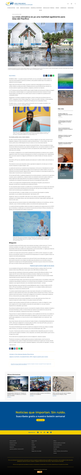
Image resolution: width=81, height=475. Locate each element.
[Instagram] (44, 432)
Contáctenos (12, 444)
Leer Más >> (60, 117)
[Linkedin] (50, 432)
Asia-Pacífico (16, 356)
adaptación (11, 356)
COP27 (31, 356)
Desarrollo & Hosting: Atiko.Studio (40, 469)
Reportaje (25, 354)
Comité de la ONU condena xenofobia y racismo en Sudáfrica (40, 394)
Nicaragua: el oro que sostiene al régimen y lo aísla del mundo (65, 143)
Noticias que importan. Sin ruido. (40, 412)
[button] (75, 4)
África (55, 440)
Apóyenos (12, 447)
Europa (55, 449)
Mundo (55, 453)
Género (57, 7)
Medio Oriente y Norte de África (61, 451)
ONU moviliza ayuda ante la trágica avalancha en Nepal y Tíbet (62, 394)
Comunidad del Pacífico (24, 356)
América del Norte (58, 444)
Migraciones (71, 7)
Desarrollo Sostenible (36, 7)
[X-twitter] (41, 432)
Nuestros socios (13, 442)
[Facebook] (37, 432)
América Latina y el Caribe (59, 442)
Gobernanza (63, 7)
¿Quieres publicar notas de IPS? (17, 449)
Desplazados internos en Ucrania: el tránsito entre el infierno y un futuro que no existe (16, 394)
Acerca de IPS (13, 440)
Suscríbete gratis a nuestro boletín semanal (40, 416)
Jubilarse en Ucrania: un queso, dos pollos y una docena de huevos (65, 136)
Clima (17, 7)
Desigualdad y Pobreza (48, 7)
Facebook (34, 447)
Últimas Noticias (11, 7)
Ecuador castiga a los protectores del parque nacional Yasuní (65, 114)
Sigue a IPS (34, 440)
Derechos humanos (24, 7)
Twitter (33, 444)
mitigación (35, 356)
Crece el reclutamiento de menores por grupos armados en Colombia (65, 129)
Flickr (33, 449)
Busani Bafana (12, 75)
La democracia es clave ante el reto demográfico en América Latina (65, 122)
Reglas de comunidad (36, 451)
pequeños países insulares (42, 356)
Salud (40, 10)
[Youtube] (47, 432)
